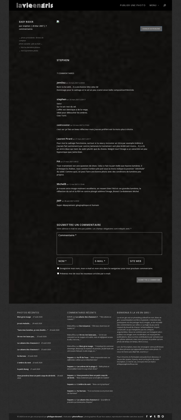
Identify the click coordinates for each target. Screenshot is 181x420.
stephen (26, 26)
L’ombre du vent (24, 362)
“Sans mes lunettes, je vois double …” (32, 330)
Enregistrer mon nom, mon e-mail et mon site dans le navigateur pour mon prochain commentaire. (106, 268)
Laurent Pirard (64, 138)
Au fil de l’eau (82, 357)
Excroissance (84, 326)
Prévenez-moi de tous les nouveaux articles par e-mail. (85, 273)
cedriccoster (63, 125)
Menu (153, 5)
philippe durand (54, 416)
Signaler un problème (151, 29)
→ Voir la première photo (28, 51)
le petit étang (23, 369)
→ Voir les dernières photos (29, 47)
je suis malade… (24, 323)
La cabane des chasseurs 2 (28, 343)
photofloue (77, 416)
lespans (70, 357)
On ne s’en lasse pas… (26, 336)
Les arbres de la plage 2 (87, 366)
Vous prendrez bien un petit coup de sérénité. (36, 375)
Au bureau (21, 356)
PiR (58, 161)
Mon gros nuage (24, 317)
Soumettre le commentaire (149, 280)
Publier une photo (133, 5)
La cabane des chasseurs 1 (28, 349)
